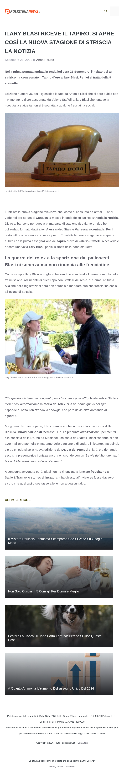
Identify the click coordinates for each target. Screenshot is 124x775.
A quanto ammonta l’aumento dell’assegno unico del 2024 (51, 688)
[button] (105, 11)
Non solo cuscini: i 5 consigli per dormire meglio (43, 591)
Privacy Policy (56, 766)
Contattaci (83, 743)
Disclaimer (70, 766)
